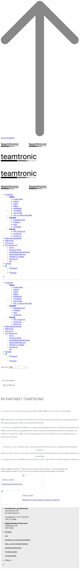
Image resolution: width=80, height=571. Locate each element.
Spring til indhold (7, 138)
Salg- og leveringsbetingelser (16, 544)
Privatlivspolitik (11, 552)
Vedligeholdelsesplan (13, 548)
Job (6, 536)
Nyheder (8, 532)
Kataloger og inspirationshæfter (17, 540)
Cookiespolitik (10, 556)
